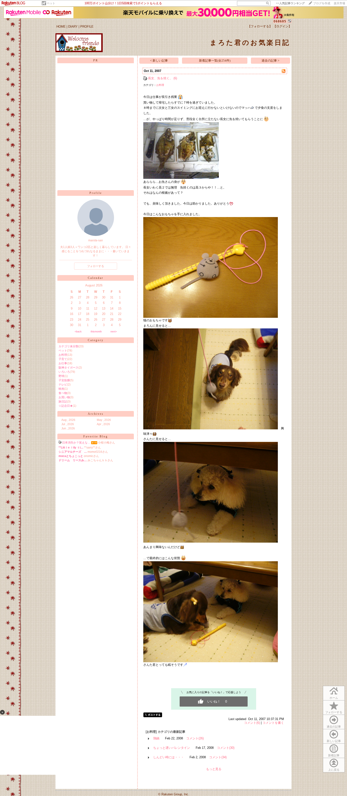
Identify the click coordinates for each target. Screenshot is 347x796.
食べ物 (63, 393)
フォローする (333, 712)
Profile (95, 193)
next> (113, 331)
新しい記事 (334, 741)
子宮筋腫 (64, 380)
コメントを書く (273, 723)
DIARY (73, 26)
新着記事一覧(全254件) (214, 60)
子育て (63, 359)
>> (290, 3)
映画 (61, 388)
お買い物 (64, 397)
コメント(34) (218, 757)
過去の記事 (334, 726)
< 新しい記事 (159, 60)
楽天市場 (339, 3)
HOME (61, 26)
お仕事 (63, 363)
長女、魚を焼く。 (160, 78)
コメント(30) (225, 748)
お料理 (63, 354)
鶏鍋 (156, 738)
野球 (61, 376)
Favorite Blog (95, 436)
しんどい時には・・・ (168, 757)
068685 (280, 21)
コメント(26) (195, 738)
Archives (96, 413)
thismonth (96, 331)
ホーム (334, 698)
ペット (51, 3)
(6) (175, 78)
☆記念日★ (66, 405)
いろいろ (64, 371)
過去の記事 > (270, 60)
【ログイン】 (282, 26)
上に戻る (333, 769)
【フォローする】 (260, 26)
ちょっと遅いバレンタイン (171, 748)
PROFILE (86, 26)
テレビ (63, 384)
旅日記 (63, 401)
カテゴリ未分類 (68, 346)
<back (78, 331)
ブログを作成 (321, 3)
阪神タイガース (68, 367)
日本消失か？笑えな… (76, 442)
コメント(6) (252, 723)
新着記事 (333, 755)
